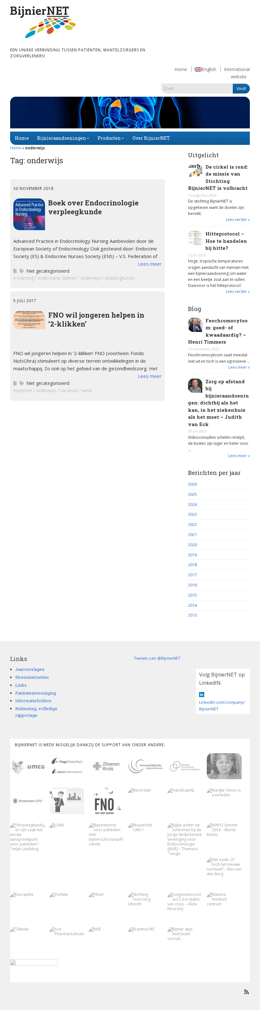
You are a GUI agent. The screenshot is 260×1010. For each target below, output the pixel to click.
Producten (109, 138)
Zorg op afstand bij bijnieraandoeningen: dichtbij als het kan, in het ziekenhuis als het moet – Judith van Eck (218, 402)
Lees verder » (238, 219)
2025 (192, 494)
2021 (192, 534)
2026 (192, 484)
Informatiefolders (33, 700)
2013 (192, 615)
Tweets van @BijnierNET (157, 658)
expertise (22, 390)
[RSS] (246, 991)
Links (21, 685)
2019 (192, 555)
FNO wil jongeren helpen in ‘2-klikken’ (96, 319)
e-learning (23, 278)
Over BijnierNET (151, 138)
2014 (192, 605)
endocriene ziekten (57, 278)
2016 (192, 585)
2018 (192, 564)
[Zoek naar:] (197, 88)
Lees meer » (239, 367)
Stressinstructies (32, 677)
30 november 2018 (33, 188)
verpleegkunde (119, 278)
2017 (192, 575)
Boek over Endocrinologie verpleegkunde (93, 207)
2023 (192, 514)
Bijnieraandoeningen (61, 138)
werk (87, 390)
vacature (69, 390)
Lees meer (150, 264)
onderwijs (91, 278)
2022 (192, 524)
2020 (192, 544)
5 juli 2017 (24, 300)
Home (180, 69)
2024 (192, 504)
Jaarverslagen (29, 669)
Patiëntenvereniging (35, 693)
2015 (192, 595)
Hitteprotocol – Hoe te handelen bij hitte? (226, 240)
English (209, 69)
